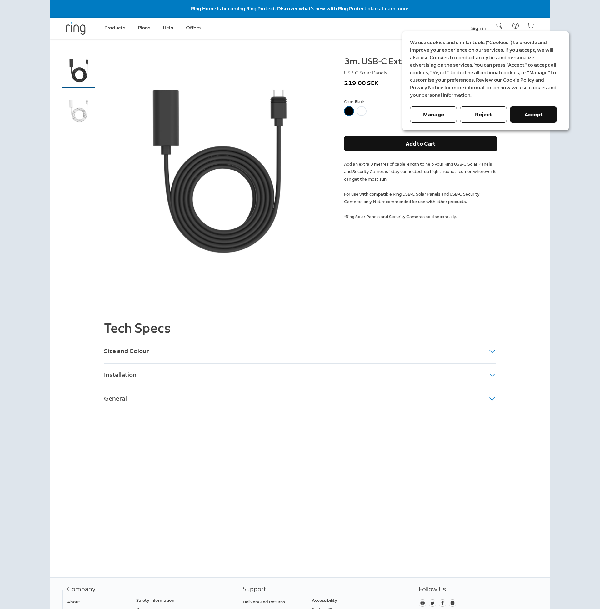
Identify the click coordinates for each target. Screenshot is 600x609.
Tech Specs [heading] (137, 328)
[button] (78, 70)
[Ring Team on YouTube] (424, 603)
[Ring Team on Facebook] (444, 603)
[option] (349, 111)
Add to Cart (421, 143)
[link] (168, 600)
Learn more (395, 9)
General (115, 398)
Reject (483, 114)
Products (114, 28)
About (73, 602)
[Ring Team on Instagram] (453, 603)
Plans (144, 28)
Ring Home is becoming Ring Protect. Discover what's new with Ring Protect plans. (286, 9)
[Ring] (76, 28)
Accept (533, 114)
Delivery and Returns (264, 602)
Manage (433, 114)
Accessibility (324, 600)
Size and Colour (126, 351)
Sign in (478, 28)
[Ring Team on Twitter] (434, 603)
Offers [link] (193, 28)
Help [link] (168, 28)
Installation (120, 374)
